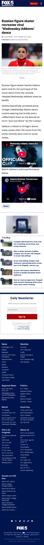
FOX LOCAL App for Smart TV (27, 441)
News (29, 37)
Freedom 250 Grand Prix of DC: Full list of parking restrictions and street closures (27, 244)
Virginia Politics (25, 394)
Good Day (25, 407)
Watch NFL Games (8, 481)
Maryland (5, 352)
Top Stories (6, 380)
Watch (5, 407)
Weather (24, 344)
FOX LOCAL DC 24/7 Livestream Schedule (9, 423)
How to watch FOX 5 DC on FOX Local (9, 419)
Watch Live (34, 3)
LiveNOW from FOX (8, 413)
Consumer (5, 370)
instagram (24, 521)
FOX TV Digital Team (21, 37)
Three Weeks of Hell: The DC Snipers (9, 459)
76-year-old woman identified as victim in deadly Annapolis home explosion (27, 272)
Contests (23, 457)
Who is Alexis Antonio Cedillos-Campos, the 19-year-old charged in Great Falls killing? (27, 253)
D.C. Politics (24, 389)
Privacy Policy (24, 327)
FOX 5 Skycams (25, 350)
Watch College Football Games (7, 485)
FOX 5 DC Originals (6, 431)
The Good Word (7, 455)
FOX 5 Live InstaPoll (27, 433)
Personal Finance (8, 375)
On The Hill (5, 448)
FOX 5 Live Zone (7, 453)
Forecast (23, 347)
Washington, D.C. (8, 347)
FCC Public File (25, 460)
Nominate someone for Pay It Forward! (27, 419)
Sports (4, 365)
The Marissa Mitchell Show (9, 436)
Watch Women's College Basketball (8, 504)
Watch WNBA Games (9, 507)
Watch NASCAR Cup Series (8, 492)
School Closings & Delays (26, 356)
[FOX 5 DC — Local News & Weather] (8, 3)
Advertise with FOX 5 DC (27, 436)
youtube (12, 521)
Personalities (24, 447)
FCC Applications (26, 463)
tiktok (28, 521)
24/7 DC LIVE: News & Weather (8, 356)
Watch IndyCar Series (9, 496)
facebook (16, 521)
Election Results (25, 399)
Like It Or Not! (6, 443)
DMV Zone (5, 440)
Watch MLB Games (8, 489)
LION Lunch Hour (26, 410)
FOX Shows (6, 415)
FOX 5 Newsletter (26, 450)
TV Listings (5, 410)
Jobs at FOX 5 (25, 468)
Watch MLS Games (8, 510)
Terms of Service (23, 329)
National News (7, 359)
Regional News (9, 385)
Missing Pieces (7, 463)
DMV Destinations (26, 413)
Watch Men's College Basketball (9, 499)
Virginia (4, 350)
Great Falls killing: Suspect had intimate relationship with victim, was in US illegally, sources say (28, 263)
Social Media (24, 455)
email (32, 521)
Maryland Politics (26, 391)
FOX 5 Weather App (27, 359)
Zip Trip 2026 (24, 422)
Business (5, 367)
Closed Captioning (26, 470)
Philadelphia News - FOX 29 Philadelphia (8, 394)
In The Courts (6, 450)
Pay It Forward (25, 415)
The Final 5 (5, 445)
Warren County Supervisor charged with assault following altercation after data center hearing (28, 282)
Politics (23, 385)
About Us (24, 430)
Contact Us (24, 444)
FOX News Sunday (8, 377)
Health (4, 372)
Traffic (22, 352)
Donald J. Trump (26, 401)
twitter (20, 521)
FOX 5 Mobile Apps (26, 452)
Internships (24, 465)
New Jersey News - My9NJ (8, 399)
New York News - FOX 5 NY (8, 390)
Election (23, 396)
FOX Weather (24, 362)
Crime (4, 362)
